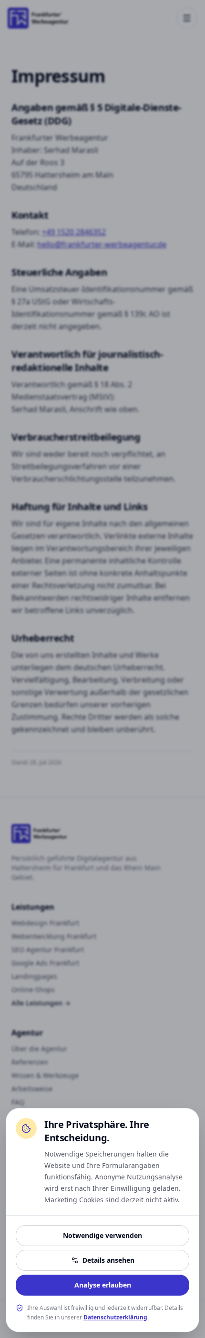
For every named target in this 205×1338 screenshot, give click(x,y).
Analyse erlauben (102, 1284)
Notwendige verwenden (102, 1235)
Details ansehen (108, 1260)
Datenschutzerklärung (115, 1317)
